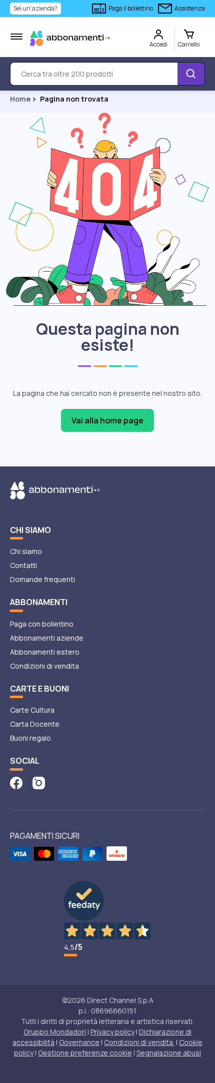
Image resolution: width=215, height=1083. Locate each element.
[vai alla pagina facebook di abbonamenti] (16, 782)
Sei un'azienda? (36, 8)
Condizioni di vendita (44, 666)
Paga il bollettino (130, 8)
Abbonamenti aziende (47, 638)
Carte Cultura (32, 710)
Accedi (159, 44)
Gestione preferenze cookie (85, 1052)
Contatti (23, 565)
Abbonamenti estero (45, 652)
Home (20, 99)
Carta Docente (35, 724)
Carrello (189, 44)
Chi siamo (26, 551)
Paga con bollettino (42, 624)
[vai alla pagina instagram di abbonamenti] (38, 782)
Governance (79, 1042)
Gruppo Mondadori (55, 1031)
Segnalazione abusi (168, 1052)
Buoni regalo (30, 738)
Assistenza (189, 8)
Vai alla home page (108, 420)
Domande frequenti (42, 579)
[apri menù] (16, 36)
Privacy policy (112, 1031)
